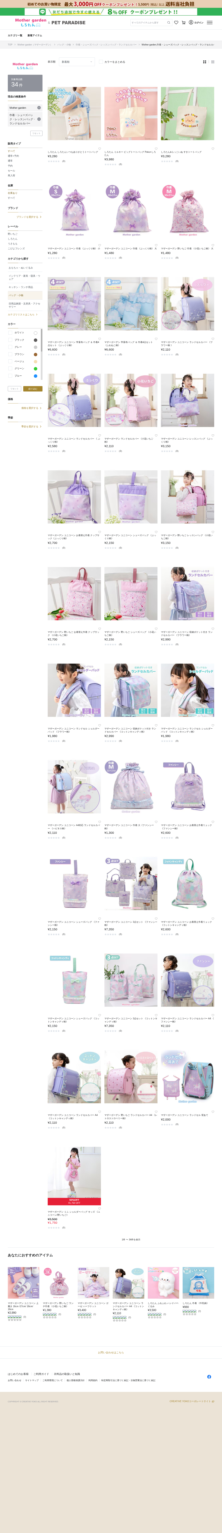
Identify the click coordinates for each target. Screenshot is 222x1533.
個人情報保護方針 (76, 1380)
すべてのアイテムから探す (145, 22)
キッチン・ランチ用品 (21, 287)
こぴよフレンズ (16, 248)
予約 (10, 165)
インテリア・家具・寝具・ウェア (24, 277)
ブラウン (19, 354)
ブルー (18, 375)
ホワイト (19, 332)
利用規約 (92, 1380)
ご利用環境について (52, 1380)
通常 (10, 160)
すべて (11, 197)
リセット (36, 133)
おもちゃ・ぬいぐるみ (21, 267)
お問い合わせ (14, 1380)
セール (11, 170)
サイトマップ (32, 1380)
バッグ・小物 (64, 44)
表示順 (52, 61)
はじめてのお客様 (18, 1373)
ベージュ (19, 361)
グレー (18, 347)
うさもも (13, 243)
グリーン (19, 368)
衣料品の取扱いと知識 (67, 1373)
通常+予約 (13, 155)
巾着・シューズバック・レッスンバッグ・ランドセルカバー (106, 44)
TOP (10, 44)
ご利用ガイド (41, 1373)
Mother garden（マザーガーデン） (35, 44)
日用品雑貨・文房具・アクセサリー (24, 305)
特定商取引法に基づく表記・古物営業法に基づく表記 (128, 1380)
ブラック (19, 339)
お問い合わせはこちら (111, 1352)
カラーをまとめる (114, 61)
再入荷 (11, 175)
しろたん (13, 238)
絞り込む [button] (32, 388)
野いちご (13, 233)
